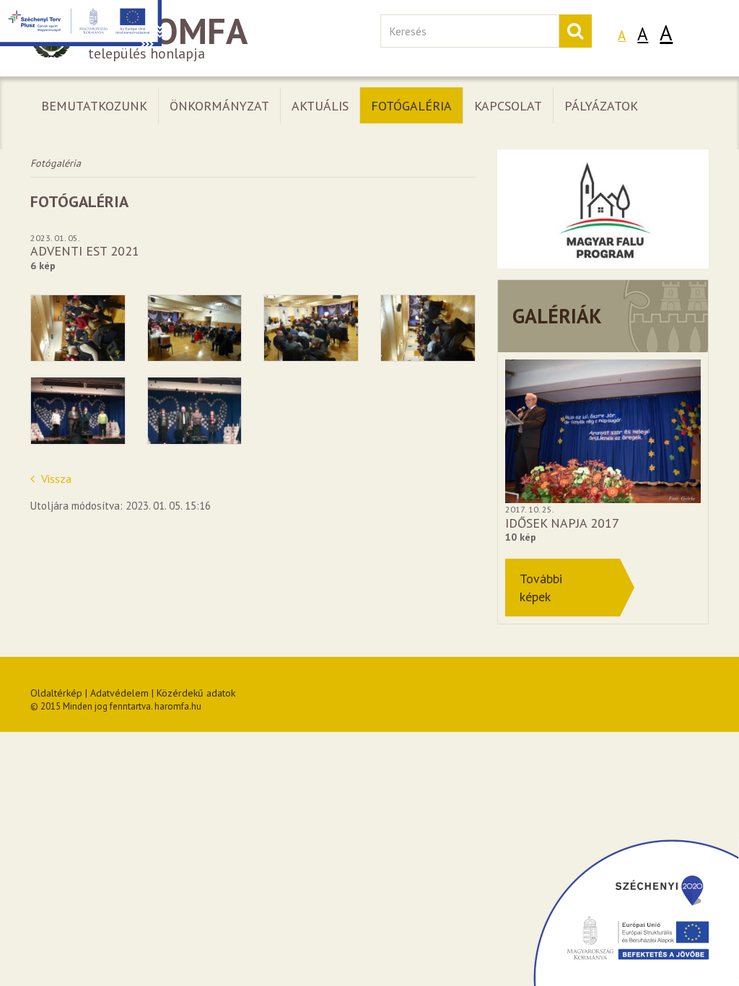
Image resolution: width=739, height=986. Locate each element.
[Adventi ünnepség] (78, 328)
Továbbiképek (541, 587)
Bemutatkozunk (94, 105)
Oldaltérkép (56, 692)
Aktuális (320, 105)
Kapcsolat (508, 105)
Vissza (54, 478)
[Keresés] (575, 31)
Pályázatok (601, 105)
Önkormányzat (219, 105)
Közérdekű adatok (196, 692)
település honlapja (168, 38)
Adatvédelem (119, 692)
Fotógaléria (411, 105)
